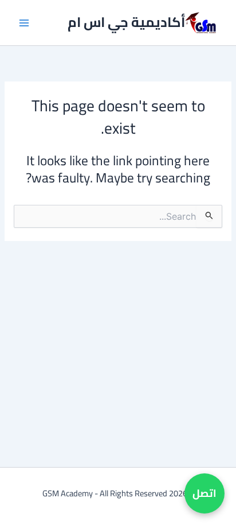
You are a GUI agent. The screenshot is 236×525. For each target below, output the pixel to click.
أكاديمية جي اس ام (126, 22)
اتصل (204, 493)
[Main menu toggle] (23, 22)
